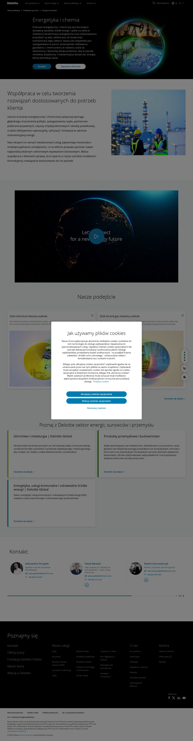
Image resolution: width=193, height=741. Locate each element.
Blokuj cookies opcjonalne (96, 401)
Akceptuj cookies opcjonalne (96, 394)
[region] (96, 370)
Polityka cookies (101, 381)
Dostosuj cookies (96, 408)
